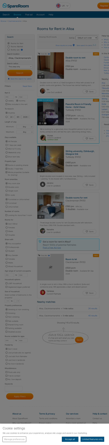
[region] (54, 434)
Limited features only (92, 439)
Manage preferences (14, 439)
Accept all (70, 439)
